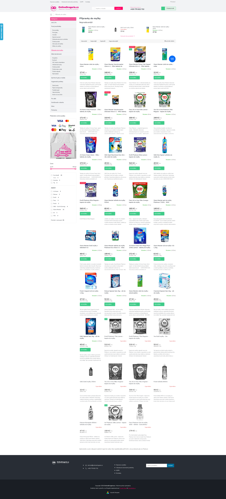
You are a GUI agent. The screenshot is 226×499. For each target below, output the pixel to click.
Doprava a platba (54, 2)
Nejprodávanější (113, 41)
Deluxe (56, 194)
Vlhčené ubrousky (57, 64)
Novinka (56, 180)
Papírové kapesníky (57, 88)
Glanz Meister (58, 209)
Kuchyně (54, 60)
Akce (55, 178)
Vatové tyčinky (56, 92)
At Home (57, 191)
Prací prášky (55, 30)
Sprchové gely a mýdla (58, 78)
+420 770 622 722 (93, 468)
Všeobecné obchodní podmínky (69, 2)
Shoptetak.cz (131, 488)
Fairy (55, 200)
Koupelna (54, 58)
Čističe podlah (56, 67)
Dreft (56, 197)
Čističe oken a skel (57, 69)
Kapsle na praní (56, 37)
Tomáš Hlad (123, 488)
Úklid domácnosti (56, 54)
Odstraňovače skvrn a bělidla (60, 39)
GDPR (81, 2)
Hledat (118, 8)
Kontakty (88, 2)
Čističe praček (56, 41)
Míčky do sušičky (56, 46)
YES (55, 215)
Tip (55, 183)
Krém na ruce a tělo (57, 94)
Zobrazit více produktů (127, 36)
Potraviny (54, 110)
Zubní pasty (55, 85)
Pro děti (53, 99)
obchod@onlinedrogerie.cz (95, 465)
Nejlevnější (93, 41)
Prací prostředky (56, 26)
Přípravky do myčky (57, 50)
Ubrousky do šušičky (57, 44)
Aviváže (54, 35)
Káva (52, 106)
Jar (55, 212)
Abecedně (84, 41)
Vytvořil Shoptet (114, 492)
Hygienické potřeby (57, 82)
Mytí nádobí (55, 74)
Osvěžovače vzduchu (57, 102)
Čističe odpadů (56, 71)
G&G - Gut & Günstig (60, 206)
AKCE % (53, 22)
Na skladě (57, 175)
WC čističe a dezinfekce (58, 62)
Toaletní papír (55, 90)
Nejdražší (102, 41)
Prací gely (55, 32)
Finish (56, 203)
